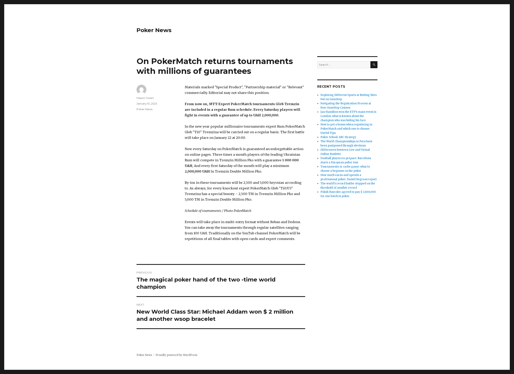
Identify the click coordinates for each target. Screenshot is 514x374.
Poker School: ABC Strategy (338, 137)
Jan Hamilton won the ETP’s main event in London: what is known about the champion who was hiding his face (348, 116)
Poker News (154, 30)
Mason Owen (145, 98)
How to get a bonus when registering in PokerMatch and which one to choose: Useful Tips (346, 129)
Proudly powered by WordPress (176, 355)
